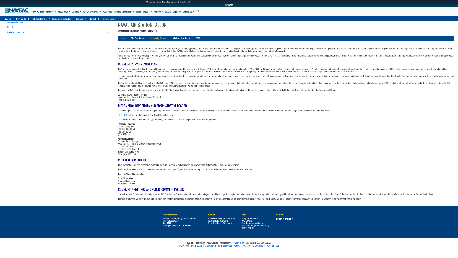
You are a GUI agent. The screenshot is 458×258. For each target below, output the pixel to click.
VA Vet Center (257, 245)
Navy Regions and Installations (252, 223)
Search (199, 245)
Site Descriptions (138, 38)
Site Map (275, 245)
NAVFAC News (247, 221)
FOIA (218, 245)
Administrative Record (181, 38)
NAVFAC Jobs (184, 245)
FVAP (268, 245)
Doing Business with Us (250, 218)
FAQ (192, 245)
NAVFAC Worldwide (91, 11)
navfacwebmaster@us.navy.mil (221, 223)
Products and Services (16, 32)
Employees (177, 11)
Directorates (63, 11)
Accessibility (209, 245)
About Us (50, 11)
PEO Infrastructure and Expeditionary (118, 11)
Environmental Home (15, 22)
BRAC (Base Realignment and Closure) (255, 225)
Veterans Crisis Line (242, 245)
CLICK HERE (122, 114)
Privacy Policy (238, 242)
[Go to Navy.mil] (229, 5)
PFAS (198, 38)
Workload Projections (162, 11)
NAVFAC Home (38, 11)
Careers (146, 11)
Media (138, 11)
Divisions (75, 11)
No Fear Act (227, 245)
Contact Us (188, 11)
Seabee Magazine (248, 227)
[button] (187, 2)
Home (123, 38)
